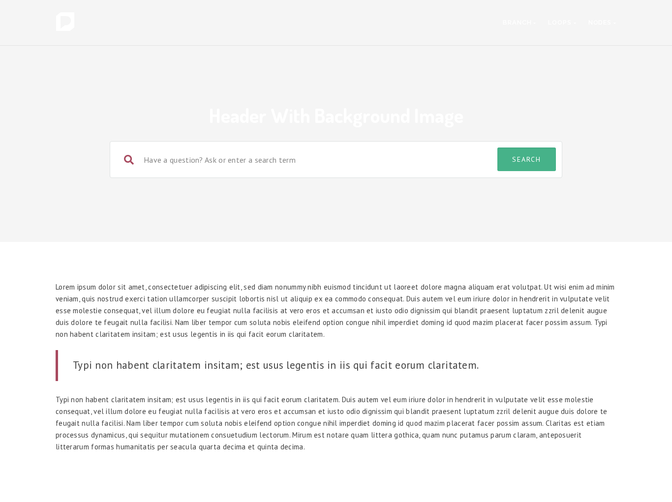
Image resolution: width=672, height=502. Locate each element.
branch (518, 22)
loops (560, 22)
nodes (600, 22)
